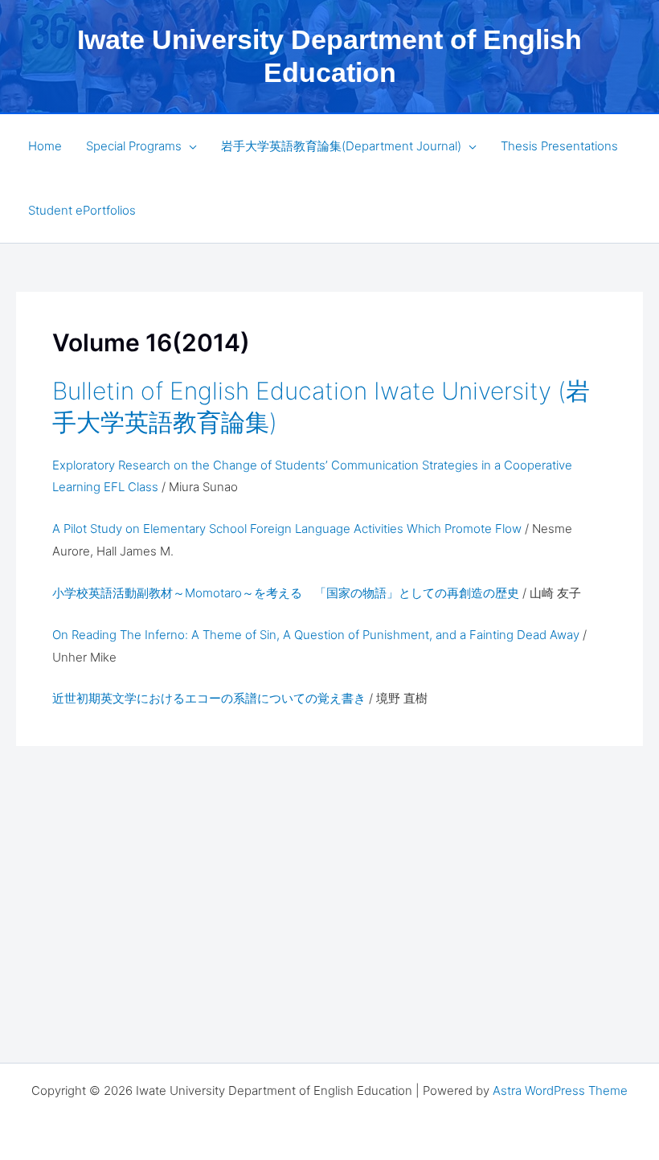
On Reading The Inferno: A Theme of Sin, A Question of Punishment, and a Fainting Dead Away (315, 634)
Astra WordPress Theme (560, 1090)
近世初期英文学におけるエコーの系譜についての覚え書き (210, 698)
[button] (189, 146)
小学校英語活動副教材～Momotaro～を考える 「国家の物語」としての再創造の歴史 (285, 592)
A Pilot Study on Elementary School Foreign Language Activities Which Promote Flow (288, 528)
